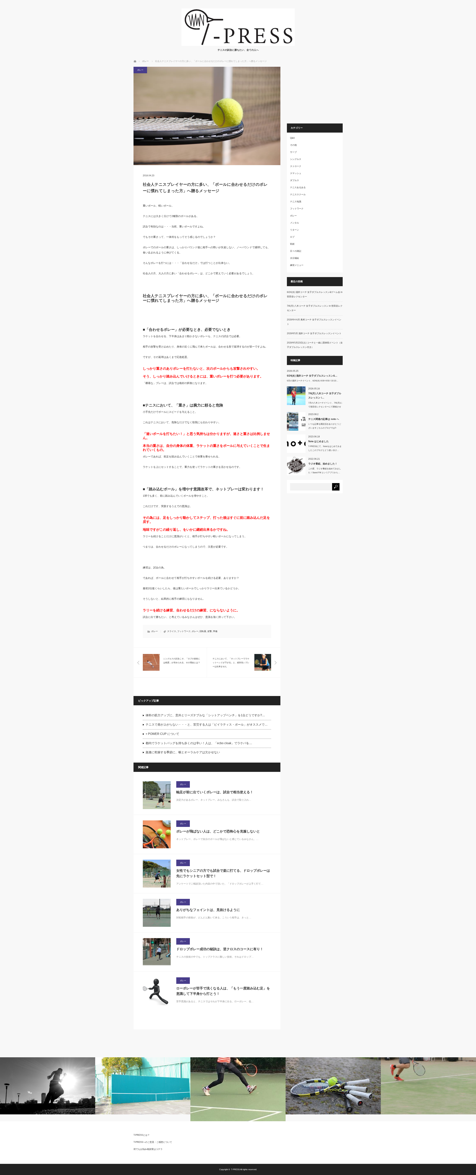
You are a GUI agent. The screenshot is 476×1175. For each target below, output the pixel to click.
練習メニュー (296, 265)
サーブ (293, 152)
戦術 (292, 244)
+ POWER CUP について (162, 733)
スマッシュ (295, 173)
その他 (293, 145)
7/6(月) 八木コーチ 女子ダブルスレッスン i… (324, 395)
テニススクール (298, 194)
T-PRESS (235, 1169)
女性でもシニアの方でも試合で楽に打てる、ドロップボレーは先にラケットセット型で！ (223, 873)
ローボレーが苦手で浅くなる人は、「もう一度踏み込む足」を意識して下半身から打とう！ (223, 991)
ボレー (145, 61)
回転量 (203, 631)
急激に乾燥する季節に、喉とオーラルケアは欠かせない (183, 752)
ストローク (295, 166)
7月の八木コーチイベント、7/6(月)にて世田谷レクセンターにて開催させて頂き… (325, 407)
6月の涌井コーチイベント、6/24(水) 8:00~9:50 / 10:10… (312, 381)
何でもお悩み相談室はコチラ (148, 1149)
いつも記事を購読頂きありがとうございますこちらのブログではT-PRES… (324, 428)
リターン (294, 230)
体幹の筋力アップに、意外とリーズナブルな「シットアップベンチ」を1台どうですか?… (205, 715)
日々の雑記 (295, 251)
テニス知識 (295, 201)
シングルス (295, 159)
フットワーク (184, 631)
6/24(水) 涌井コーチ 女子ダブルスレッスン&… (312, 375)
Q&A (292, 138)
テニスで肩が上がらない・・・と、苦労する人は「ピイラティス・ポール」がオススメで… (207, 724)
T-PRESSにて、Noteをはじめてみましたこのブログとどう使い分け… (325, 448)
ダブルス (294, 180)
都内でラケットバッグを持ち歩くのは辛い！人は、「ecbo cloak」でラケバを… (199, 743)
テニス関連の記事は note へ (323, 419)
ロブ (292, 237)
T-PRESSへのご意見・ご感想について (153, 1142)
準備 (215, 631)
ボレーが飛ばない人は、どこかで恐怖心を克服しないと (218, 831)
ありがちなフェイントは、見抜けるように (208, 910)
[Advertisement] (318, 93)
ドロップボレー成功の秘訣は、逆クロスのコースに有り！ (219, 949)
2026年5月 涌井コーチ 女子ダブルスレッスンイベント (314, 333)
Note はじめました (318, 441)
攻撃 (209, 631)
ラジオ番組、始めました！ (322, 463)
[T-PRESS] (238, 44)
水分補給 (294, 258)
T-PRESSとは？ (142, 1135)
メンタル (294, 222)
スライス (171, 631)
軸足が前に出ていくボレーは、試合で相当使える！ (214, 792)
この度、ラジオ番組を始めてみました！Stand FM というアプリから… (324, 470)
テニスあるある (298, 187)
